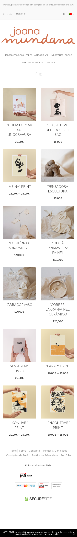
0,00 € (21, 14)
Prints (29, 54)
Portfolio (66, 455)
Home (13, 450)
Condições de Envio (17, 455)
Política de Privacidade (45, 455)
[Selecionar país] (71, 14)
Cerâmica (50, 62)
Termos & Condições (55, 450)
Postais (68, 54)
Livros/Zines (56, 54)
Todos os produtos (14, 54)
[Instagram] (40, 74)
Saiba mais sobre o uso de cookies (44, 534)
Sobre (22, 450)
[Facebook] (36, 74)
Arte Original (41, 54)
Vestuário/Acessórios (32, 62)
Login (8, 14)
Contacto (34, 450)
